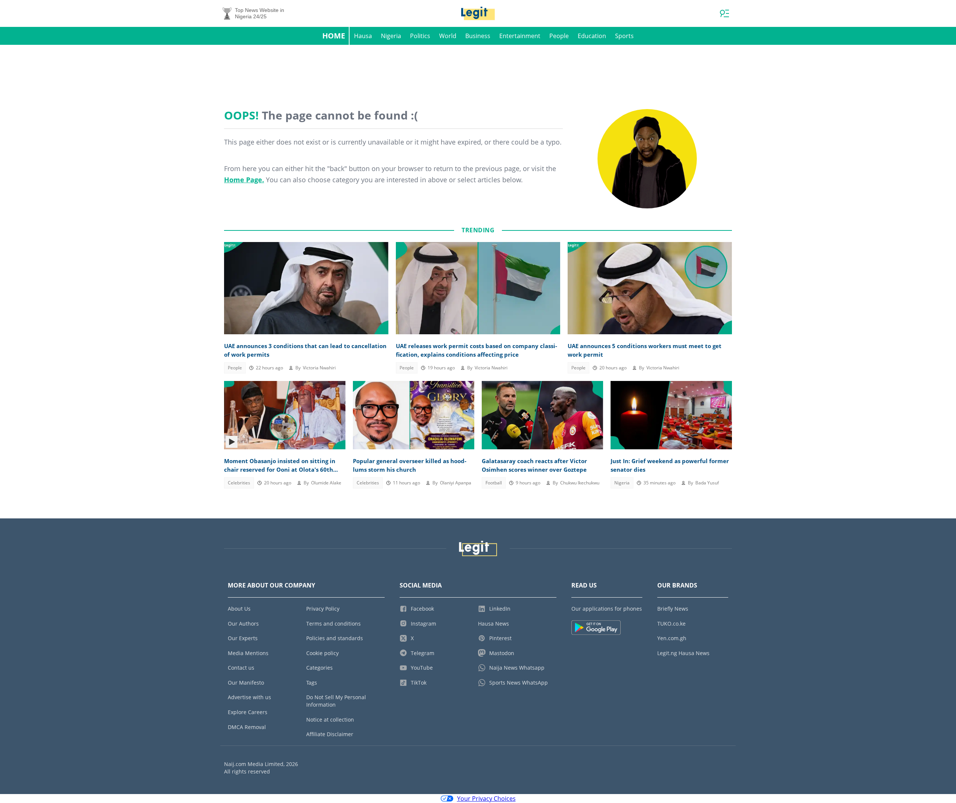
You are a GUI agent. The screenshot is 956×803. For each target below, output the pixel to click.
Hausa (363, 36)
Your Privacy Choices (486, 798)
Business (477, 36)
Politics (420, 36)
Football (493, 483)
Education (592, 36)
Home (333, 36)
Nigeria (391, 36)
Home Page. (244, 179)
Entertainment (519, 36)
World (447, 36)
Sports (624, 36)
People (559, 36)
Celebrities (239, 483)
